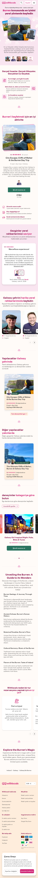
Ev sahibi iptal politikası (8, 821)
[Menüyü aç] (34, 3)
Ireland (9, 770)
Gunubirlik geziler (10, 506)
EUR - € (28, 783)
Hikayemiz (5, 795)
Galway (15, 770)
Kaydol (28, 3)
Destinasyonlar (6, 804)
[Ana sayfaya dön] (9, 3)
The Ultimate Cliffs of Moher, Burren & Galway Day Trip (19, 467)
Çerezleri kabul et (27, 871)
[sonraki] (34, 342)
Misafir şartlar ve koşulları (28, 801)
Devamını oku (18, 266)
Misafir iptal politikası (27, 798)
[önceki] (30, 342)
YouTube (4, 843)
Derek (26, 279)
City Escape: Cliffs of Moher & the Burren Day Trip (19, 398)
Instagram (5, 840)
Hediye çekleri (6, 807)
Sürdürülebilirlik (6, 801)
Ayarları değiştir (11, 871)
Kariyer (4, 798)
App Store (24, 818)
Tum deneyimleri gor (18, 414)
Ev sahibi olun (6, 829)
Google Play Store (26, 821)
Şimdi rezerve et (19, 190)
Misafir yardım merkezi (27, 795)
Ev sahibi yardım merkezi (9, 818)
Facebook (5, 837)
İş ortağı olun (5, 810)
